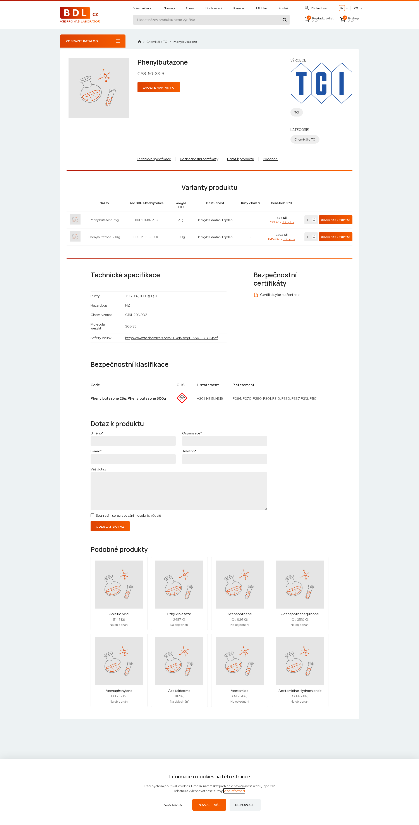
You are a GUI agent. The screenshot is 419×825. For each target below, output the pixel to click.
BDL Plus (261, 8)
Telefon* (189, 451)
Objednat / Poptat (335, 220)
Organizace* (192, 433)
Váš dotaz (98, 469)
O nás (190, 8)
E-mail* (96, 451)
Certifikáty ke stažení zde (280, 294)
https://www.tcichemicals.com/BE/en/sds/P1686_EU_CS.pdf (171, 338)
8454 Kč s (281, 239)
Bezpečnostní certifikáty (199, 159)
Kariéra (239, 8)
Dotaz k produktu (240, 159)
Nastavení (173, 805)
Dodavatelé (214, 8)
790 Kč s (281, 222)
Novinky (169, 8)
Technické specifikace (154, 159)
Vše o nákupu (143, 8)
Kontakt (284, 8)
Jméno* (97, 433)
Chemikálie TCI (157, 42)
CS (356, 8)
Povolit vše (209, 805)
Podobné (270, 159)
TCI (296, 112)
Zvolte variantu (159, 87)
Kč (342, 8)
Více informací (234, 791)
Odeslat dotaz (110, 526)
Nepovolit (245, 805)
